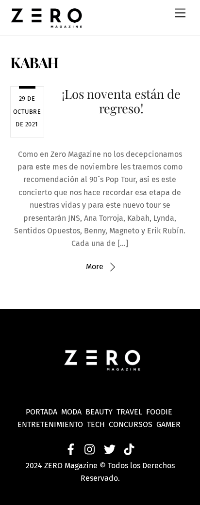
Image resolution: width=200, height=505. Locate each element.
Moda (73, 411)
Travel (131, 411)
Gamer (169, 424)
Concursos (131, 424)
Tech (98, 424)
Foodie (159, 411)
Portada (41, 411)
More (94, 266)
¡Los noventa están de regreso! (121, 101)
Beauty (101, 411)
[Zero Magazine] (46, 23)
